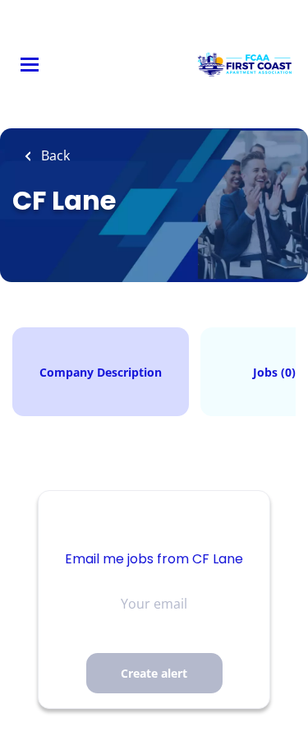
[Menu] (30, 65)
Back (54, 155)
